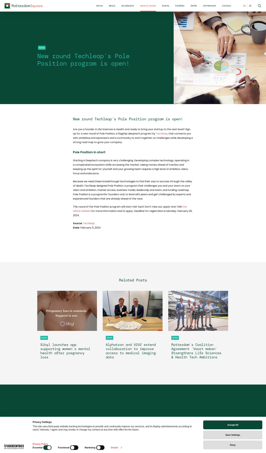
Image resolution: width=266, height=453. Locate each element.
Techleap (161, 133)
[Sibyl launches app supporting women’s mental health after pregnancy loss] (67, 328)
